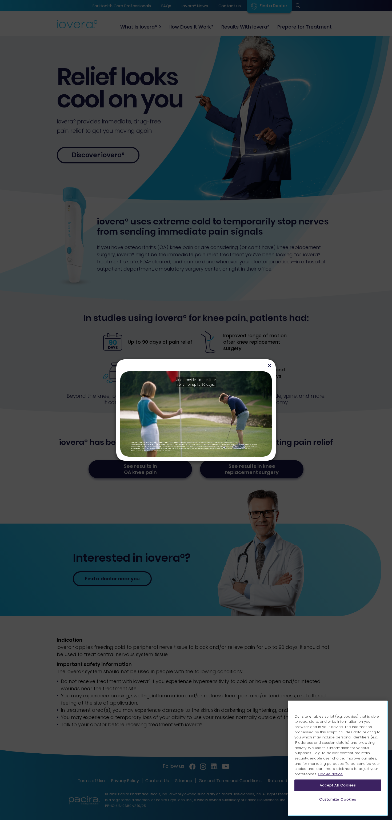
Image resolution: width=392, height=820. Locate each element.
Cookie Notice (330, 774)
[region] (338, 758)
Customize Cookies (337, 799)
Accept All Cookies (338, 785)
